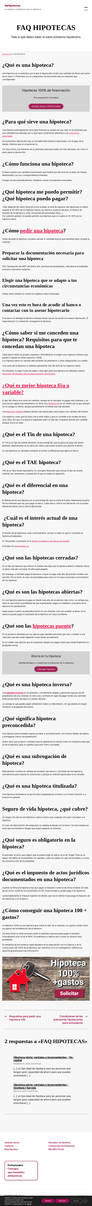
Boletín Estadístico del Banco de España (50, 541)
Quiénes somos (11, 1142)
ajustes (29, 1204)
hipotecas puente (52, 626)
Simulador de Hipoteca (59, 1142)
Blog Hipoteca (11, 1149)
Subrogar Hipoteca (46, 669)
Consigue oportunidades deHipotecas (16, 1172)
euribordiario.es (21, 546)
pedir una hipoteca (41, 230)
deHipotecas (12, 5)
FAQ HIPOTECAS (56, 1149)
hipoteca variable (15, 411)
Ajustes (76, 1201)
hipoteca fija (53, 403)
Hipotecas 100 (7, 54)
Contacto (9, 1146)
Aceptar (48, 1201)
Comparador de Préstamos (61, 1146)
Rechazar (62, 1201)
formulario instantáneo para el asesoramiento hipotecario (28, 374)
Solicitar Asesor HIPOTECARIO (46, 106)
